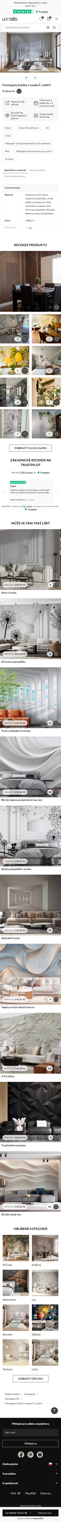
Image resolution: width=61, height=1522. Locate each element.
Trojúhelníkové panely (13, 1145)
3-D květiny (7, 1076)
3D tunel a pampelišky (13, 661)
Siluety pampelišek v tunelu (16, 868)
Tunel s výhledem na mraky (16, 730)
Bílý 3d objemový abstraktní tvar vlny (21, 799)
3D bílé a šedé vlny (11, 1214)
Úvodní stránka (12, 1394)
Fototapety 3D (12, 1398)
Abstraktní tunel (10, 938)
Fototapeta (29, 1394)
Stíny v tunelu (8, 592)
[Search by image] (48, 27)
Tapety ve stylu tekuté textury (18, 1007)
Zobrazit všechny (30, 1378)
